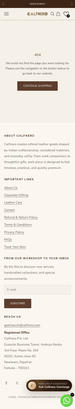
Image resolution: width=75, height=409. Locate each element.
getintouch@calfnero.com (22, 325)
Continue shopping (37, 86)
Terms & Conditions (18, 225)
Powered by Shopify (54, 397)
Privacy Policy (14, 232)
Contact (9, 210)
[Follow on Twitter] (17, 383)
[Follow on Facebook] (6, 383)
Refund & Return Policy (21, 217)
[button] (66, 14)
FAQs (8, 239)
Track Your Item (15, 247)
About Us (11, 188)
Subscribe (17, 303)
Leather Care (13, 202)
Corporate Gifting (16, 195)
